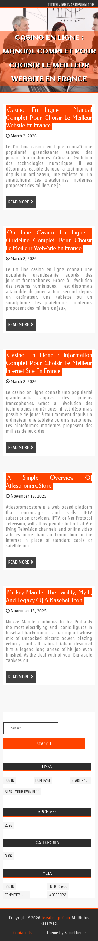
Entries (58, 887)
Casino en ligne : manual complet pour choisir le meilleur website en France (49, 117)
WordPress (58, 895)
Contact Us (22, 932)
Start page (80, 780)
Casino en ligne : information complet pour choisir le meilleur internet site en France (49, 363)
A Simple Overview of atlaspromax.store (49, 481)
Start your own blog (22, 792)
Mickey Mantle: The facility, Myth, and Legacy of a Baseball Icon (49, 596)
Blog (8, 856)
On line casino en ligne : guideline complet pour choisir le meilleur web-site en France (49, 240)
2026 (8, 825)
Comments (16, 895)
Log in (9, 780)
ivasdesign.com (56, 917)
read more (18, 201)
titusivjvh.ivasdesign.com (71, 4)
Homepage (43, 780)
